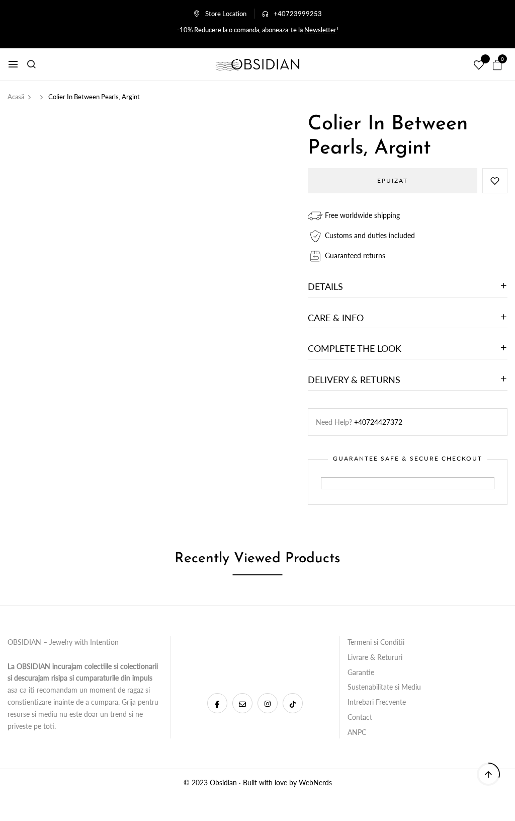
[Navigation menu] (13, 64)
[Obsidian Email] (242, 703)
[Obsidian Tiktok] (293, 703)
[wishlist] (479, 65)
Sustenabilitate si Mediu (384, 687)
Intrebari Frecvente (377, 702)
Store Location (225, 14)
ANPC (357, 732)
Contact (360, 717)
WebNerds (315, 782)
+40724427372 (378, 422)
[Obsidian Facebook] (217, 703)
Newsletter (320, 30)
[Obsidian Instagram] (268, 703)
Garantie (361, 672)
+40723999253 (298, 14)
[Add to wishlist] (494, 180)
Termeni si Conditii (376, 642)
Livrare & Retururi (375, 657)
